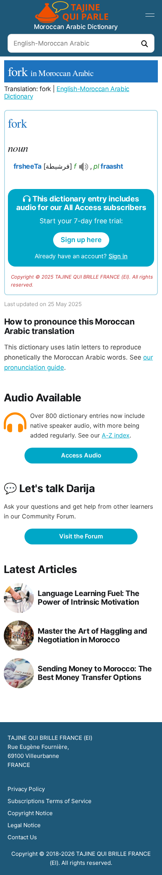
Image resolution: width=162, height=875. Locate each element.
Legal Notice (24, 825)
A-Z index (116, 435)
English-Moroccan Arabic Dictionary (66, 92)
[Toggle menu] (150, 15)
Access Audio (81, 455)
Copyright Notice (30, 813)
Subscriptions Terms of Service (50, 801)
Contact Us (22, 837)
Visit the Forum (81, 536)
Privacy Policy (26, 789)
